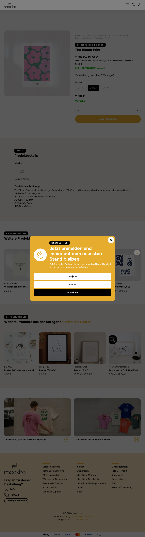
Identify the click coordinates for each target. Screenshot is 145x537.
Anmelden (72, 292)
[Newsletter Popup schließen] (111, 240)
